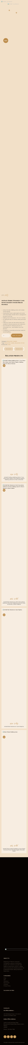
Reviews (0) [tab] (19, 348)
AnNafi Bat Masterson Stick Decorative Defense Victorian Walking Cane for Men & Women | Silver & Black (14, 603)
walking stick (19, 343)
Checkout (6, 981)
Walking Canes (12, 341)
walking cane (9, 343)
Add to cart (16, 335)
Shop (5, 978)
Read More (6, 971)
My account (6, 982)
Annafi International (19, 1042)
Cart (5, 979)
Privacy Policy (7, 985)
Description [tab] (9, 348)
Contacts (6, 984)
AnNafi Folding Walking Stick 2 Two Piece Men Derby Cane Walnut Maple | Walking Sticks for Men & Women (14, 478)
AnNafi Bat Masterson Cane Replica (14, 726)
